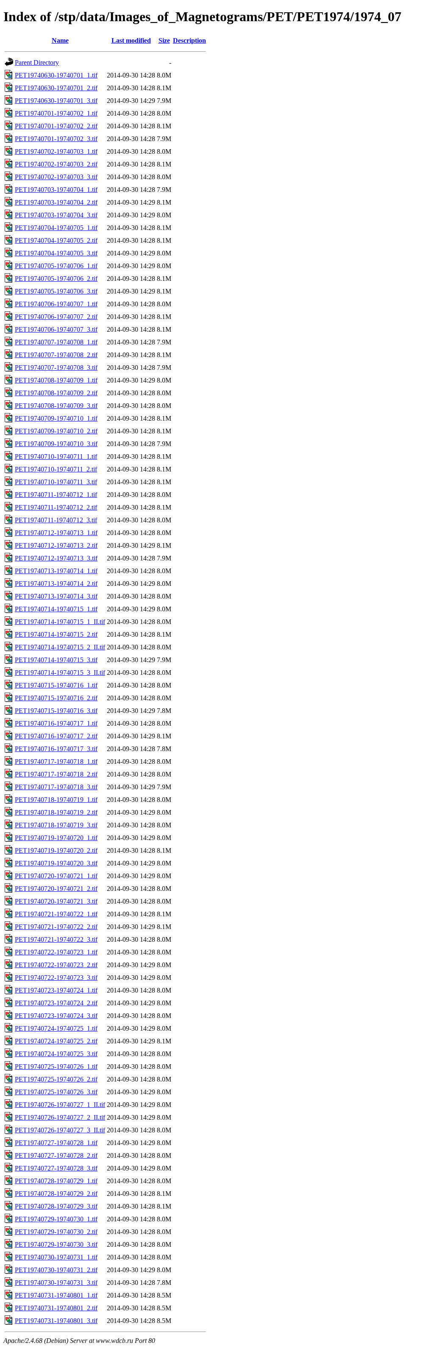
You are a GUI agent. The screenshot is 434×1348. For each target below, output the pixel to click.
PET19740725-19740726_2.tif (56, 1079)
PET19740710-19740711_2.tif (56, 469)
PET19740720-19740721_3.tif (56, 901)
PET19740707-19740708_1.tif (56, 342)
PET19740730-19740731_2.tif (56, 1269)
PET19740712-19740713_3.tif (56, 558)
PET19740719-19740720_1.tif (56, 837)
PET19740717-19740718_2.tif (56, 774)
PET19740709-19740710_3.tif (56, 443)
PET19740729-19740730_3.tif (56, 1244)
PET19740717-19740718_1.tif (56, 761)
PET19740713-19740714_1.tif (56, 570)
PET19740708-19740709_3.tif (56, 405)
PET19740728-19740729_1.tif (56, 1180)
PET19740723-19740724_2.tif (56, 1003)
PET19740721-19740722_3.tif (56, 939)
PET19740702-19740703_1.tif (56, 151)
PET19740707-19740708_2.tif (56, 354)
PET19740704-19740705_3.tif (56, 253)
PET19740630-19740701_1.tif (56, 75)
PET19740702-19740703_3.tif (56, 176)
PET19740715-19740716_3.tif (56, 710)
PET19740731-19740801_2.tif (56, 1308)
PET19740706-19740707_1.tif (56, 304)
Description (189, 40)
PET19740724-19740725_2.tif (56, 1041)
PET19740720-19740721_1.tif (56, 875)
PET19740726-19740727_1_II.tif (60, 1104)
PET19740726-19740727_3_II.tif (60, 1130)
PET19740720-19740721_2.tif (56, 888)
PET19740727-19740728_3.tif (56, 1168)
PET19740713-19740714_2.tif (56, 583)
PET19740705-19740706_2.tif (56, 278)
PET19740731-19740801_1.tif (56, 1295)
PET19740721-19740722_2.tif (56, 926)
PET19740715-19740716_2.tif (56, 698)
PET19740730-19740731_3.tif (56, 1282)
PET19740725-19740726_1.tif (56, 1066)
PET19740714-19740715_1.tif (56, 609)
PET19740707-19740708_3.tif (56, 367)
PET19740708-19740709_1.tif (56, 380)
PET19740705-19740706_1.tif (56, 265)
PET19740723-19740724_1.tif (56, 990)
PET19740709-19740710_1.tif (56, 418)
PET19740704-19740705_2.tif (56, 240)
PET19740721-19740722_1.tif (56, 914)
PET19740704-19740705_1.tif (56, 227)
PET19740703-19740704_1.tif (56, 189)
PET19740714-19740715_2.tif (56, 634)
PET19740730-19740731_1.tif (56, 1257)
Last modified (131, 40)
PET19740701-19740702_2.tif (56, 126)
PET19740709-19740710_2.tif (56, 431)
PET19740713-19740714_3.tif (56, 596)
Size (164, 40)
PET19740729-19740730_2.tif (56, 1231)
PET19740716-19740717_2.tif (56, 736)
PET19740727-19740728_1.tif (56, 1142)
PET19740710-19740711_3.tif (56, 481)
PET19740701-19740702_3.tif (56, 138)
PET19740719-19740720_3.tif (56, 863)
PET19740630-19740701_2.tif (56, 88)
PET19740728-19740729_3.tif (56, 1206)
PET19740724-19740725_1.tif (56, 1028)
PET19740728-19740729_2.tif (56, 1193)
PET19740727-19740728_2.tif (56, 1155)
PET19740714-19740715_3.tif (56, 659)
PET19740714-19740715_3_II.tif (60, 672)
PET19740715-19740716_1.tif (56, 685)
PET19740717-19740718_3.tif (56, 786)
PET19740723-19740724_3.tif (56, 1015)
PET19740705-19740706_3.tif (56, 291)
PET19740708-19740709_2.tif (56, 393)
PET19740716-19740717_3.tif (56, 748)
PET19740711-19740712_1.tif (56, 494)
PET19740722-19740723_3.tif (56, 977)
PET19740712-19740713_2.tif (56, 545)
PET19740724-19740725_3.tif (56, 1053)
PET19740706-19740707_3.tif (56, 329)
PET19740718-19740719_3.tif (56, 825)
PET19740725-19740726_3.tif (56, 1092)
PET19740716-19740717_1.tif (56, 723)
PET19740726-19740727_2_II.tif (60, 1117)
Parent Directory (37, 62)
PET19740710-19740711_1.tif (56, 456)
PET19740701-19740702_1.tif (56, 113)
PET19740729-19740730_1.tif (56, 1219)
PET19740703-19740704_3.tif (56, 215)
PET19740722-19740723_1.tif (56, 952)
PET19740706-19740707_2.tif (56, 316)
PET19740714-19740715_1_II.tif (60, 621)
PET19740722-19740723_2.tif (56, 964)
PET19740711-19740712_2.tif (56, 507)
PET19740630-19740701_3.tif (56, 100)
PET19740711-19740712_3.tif (56, 520)
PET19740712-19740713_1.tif (56, 532)
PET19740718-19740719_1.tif (56, 799)
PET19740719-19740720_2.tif (56, 850)
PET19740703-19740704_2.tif (56, 202)
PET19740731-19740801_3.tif (56, 1320)
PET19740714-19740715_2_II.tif (60, 647)
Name (60, 40)
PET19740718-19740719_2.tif (56, 812)
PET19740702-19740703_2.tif (56, 164)
